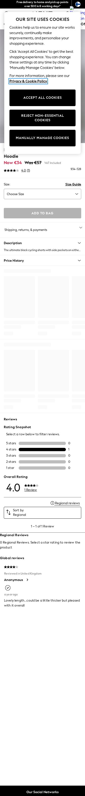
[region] (42, 83)
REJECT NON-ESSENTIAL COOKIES (42, 118)
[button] (42, 243)
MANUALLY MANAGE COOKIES (42, 138)
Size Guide (73, 184)
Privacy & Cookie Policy (28, 81)
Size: (7, 184)
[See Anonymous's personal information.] (27, 580)
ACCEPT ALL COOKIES (42, 98)
